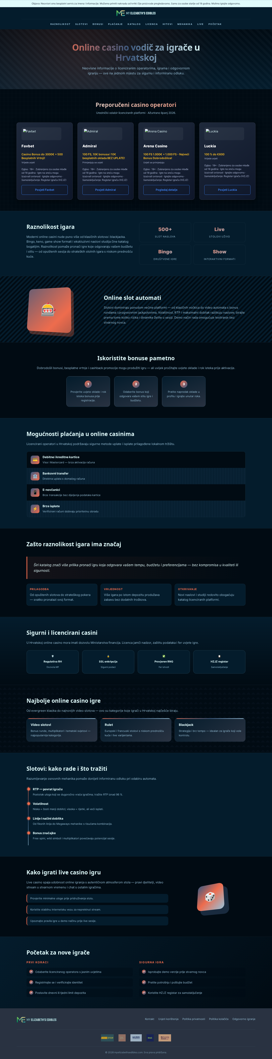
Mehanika (185, 24)
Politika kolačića (218, 1019)
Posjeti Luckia (227, 189)
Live (200, 24)
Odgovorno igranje (243, 1019)
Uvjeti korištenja (168, 1019)
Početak (215, 24)
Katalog (134, 24)
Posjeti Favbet (44, 189)
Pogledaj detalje (166, 189)
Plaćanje (115, 24)
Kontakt (149, 1019)
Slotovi (81, 24)
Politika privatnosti (193, 1019)
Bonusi (98, 24)
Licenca (152, 24)
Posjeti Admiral (105, 189)
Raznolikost (60, 24)
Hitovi (168, 24)
